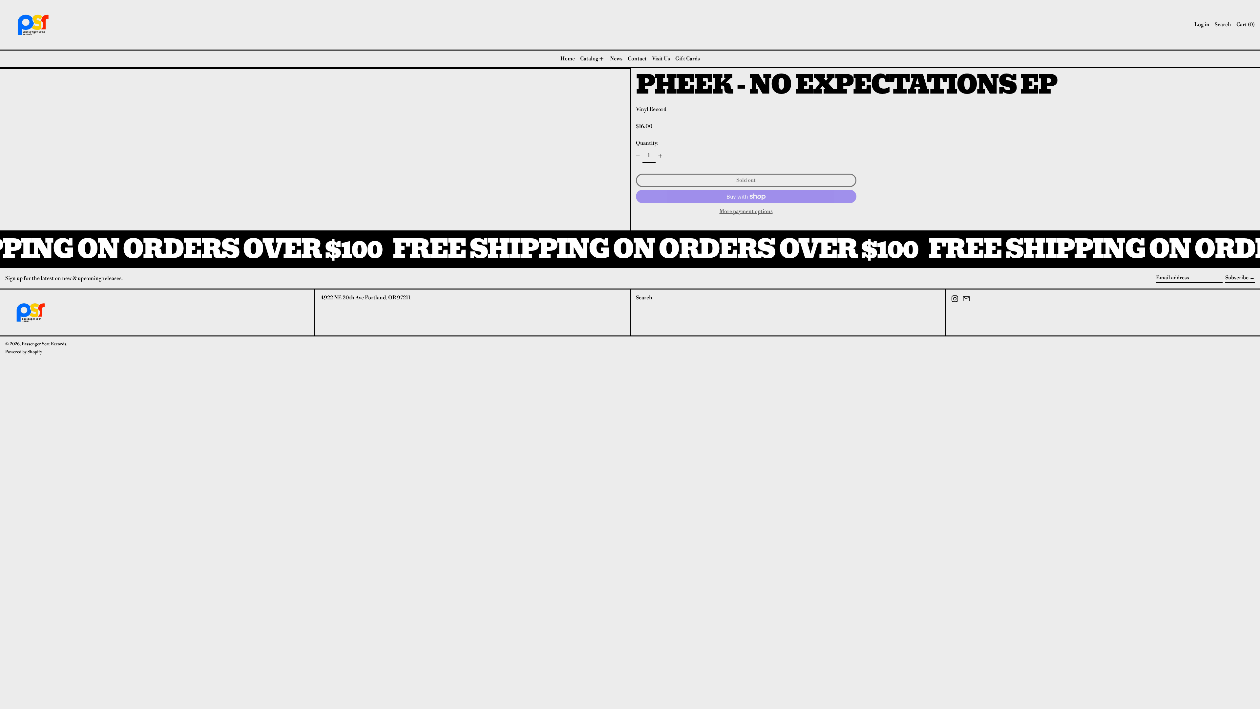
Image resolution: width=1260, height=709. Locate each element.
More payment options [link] (746, 211)
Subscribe (1237, 277)
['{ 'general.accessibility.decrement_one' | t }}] (637, 156)
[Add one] (660, 156)
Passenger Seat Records (44, 344)
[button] (1223, 25)
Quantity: (647, 143)
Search (644, 297)
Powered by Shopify (23, 351)
